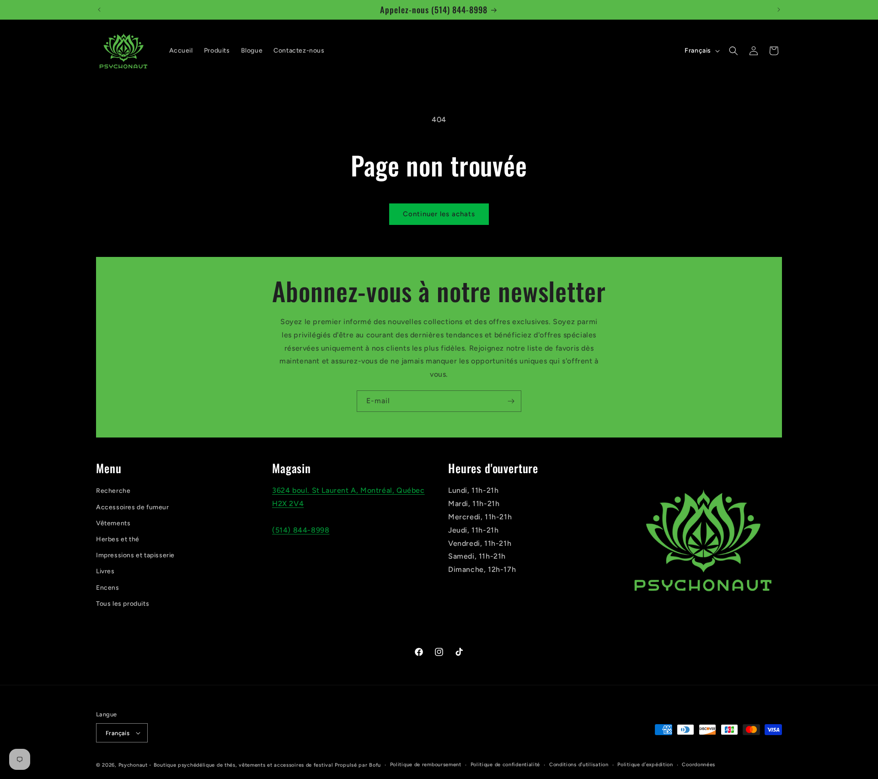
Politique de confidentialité (506, 765)
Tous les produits (122, 604)
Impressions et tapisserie (135, 555)
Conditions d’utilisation (579, 765)
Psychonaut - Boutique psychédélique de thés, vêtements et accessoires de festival (225, 765)
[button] (733, 51)
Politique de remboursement (425, 765)
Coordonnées (698, 765)
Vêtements (113, 523)
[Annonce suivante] (779, 9)
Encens (107, 588)
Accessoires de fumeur (132, 507)
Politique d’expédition (645, 765)
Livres (105, 571)
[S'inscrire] (511, 401)
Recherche (113, 491)
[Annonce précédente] (99, 9)
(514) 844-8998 (300, 530)
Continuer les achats (439, 214)
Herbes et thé (117, 539)
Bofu (375, 765)
